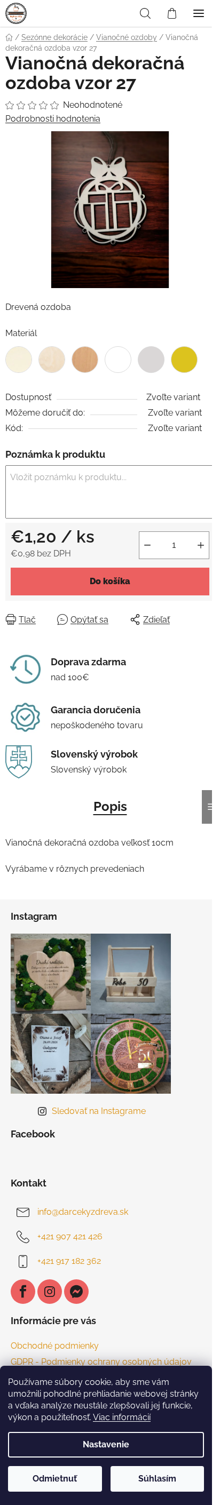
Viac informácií (122, 1417)
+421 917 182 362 (69, 1261)
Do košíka (110, 581)
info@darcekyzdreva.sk (82, 1212)
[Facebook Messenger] (76, 1291)
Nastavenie (106, 1444)
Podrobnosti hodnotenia (52, 119)
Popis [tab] (110, 806)
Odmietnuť (55, 1479)
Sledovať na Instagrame (99, 1111)
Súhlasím (157, 1479)
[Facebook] (23, 1291)
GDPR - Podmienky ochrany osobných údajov (101, 1362)
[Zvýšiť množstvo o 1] (201, 545)
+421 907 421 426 (70, 1236)
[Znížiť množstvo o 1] (147, 545)
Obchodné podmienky (55, 1346)
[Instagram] (49, 1291)
